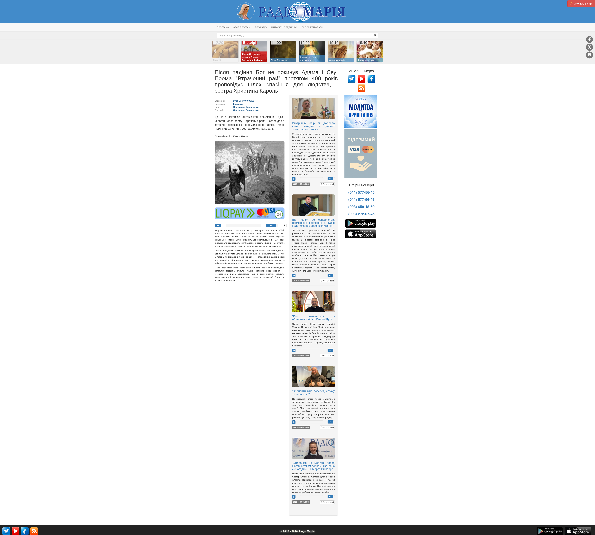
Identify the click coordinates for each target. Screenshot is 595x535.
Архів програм (241, 27)
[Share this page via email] (589, 54)
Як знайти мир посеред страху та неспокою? (313, 392)
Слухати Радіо (582, 4)
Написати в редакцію (284, 27)
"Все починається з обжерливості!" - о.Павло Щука (313, 317)
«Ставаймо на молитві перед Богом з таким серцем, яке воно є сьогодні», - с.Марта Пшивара (313, 466)
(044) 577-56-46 (361, 199)
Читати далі (328, 184)
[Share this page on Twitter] (589, 47)
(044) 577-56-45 (361, 192)
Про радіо (261, 27)
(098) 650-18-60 (361, 206)
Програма (223, 27)
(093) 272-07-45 (361, 213)
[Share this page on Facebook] (589, 39)
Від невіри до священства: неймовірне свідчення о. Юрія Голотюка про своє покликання (313, 222)
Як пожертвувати (312, 27)
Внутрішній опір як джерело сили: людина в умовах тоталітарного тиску (313, 126)
